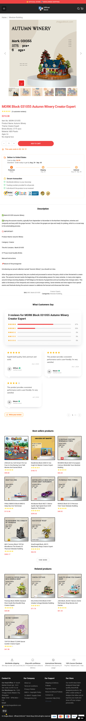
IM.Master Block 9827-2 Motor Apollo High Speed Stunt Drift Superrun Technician (41, 506)
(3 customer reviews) (19, 111)
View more (43, 560)
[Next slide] (80, 53)
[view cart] (82, 8)
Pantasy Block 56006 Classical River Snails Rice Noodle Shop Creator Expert (15, 603)
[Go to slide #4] (48, 92)
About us (27, 683)
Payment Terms (50, 689)
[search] (78, 8)
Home (4, 17)
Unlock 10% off (4, 711)
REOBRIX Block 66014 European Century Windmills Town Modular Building (69, 465)
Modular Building (16, 17)
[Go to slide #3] (37, 92)
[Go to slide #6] (72, 92)
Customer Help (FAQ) (52, 698)
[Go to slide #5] (60, 92)
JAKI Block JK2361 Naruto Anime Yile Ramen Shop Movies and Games (69, 603)
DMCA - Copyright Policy (32, 692)
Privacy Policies (29, 689)
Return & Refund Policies (53, 692)
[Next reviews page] (79, 415)
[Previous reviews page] (69, 415)
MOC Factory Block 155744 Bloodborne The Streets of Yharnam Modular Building (14, 546)
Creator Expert (55, 291)
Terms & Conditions (31, 686)
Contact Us (49, 695)
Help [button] (82, 718)
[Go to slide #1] (14, 92)
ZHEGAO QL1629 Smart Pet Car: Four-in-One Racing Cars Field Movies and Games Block (15, 465)
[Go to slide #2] (25, 92)
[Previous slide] (5, 53)
